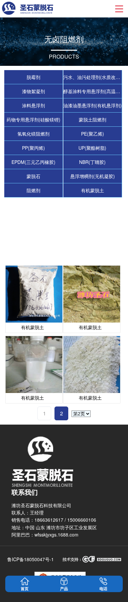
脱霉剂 (33, 77)
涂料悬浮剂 (33, 105)
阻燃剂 (33, 190)
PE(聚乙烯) (92, 133)
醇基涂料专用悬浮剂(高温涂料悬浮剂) (92, 91)
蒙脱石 (33, 176)
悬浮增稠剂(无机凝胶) (92, 176)
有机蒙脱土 (92, 190)
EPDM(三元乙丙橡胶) (33, 162)
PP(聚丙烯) (33, 147)
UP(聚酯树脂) (92, 147)
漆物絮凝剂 (33, 91)
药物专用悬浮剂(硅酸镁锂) (33, 119)
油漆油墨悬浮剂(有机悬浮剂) (92, 105)
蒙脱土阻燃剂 (92, 119)
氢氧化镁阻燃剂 (33, 133)
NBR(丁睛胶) (92, 162)
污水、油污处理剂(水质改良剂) (92, 77)
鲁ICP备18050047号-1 (30, 559)
